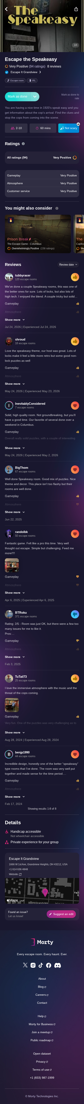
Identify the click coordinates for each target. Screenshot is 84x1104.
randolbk (21, 532)
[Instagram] (33, 965)
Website (13, 874)
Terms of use (40, 1069)
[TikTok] (41, 965)
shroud (20, 339)
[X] (25, 965)
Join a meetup (41, 1032)
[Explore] (8, 9)
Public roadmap (41, 1040)
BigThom (21, 467)
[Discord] (57, 965)
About (42, 978)
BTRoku (21, 612)
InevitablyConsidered (30, 403)
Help (41, 1016)
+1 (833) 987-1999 (42, 1077)
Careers (40, 994)
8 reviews (54, 66)
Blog (41, 986)
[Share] (76, 9)
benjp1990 (22, 752)
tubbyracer (23, 275)
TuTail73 (21, 676)
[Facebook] (48, 965)
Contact (42, 1002)
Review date (66, 264)
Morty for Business (41, 1024)
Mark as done (17, 96)
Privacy (40, 1061)
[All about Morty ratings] (23, 143)
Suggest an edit (63, 914)
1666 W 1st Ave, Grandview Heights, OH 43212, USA (38, 864)
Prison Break (17, 239)
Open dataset (42, 1053)
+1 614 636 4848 (18, 869)
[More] (34, 96)
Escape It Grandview (24, 72)
